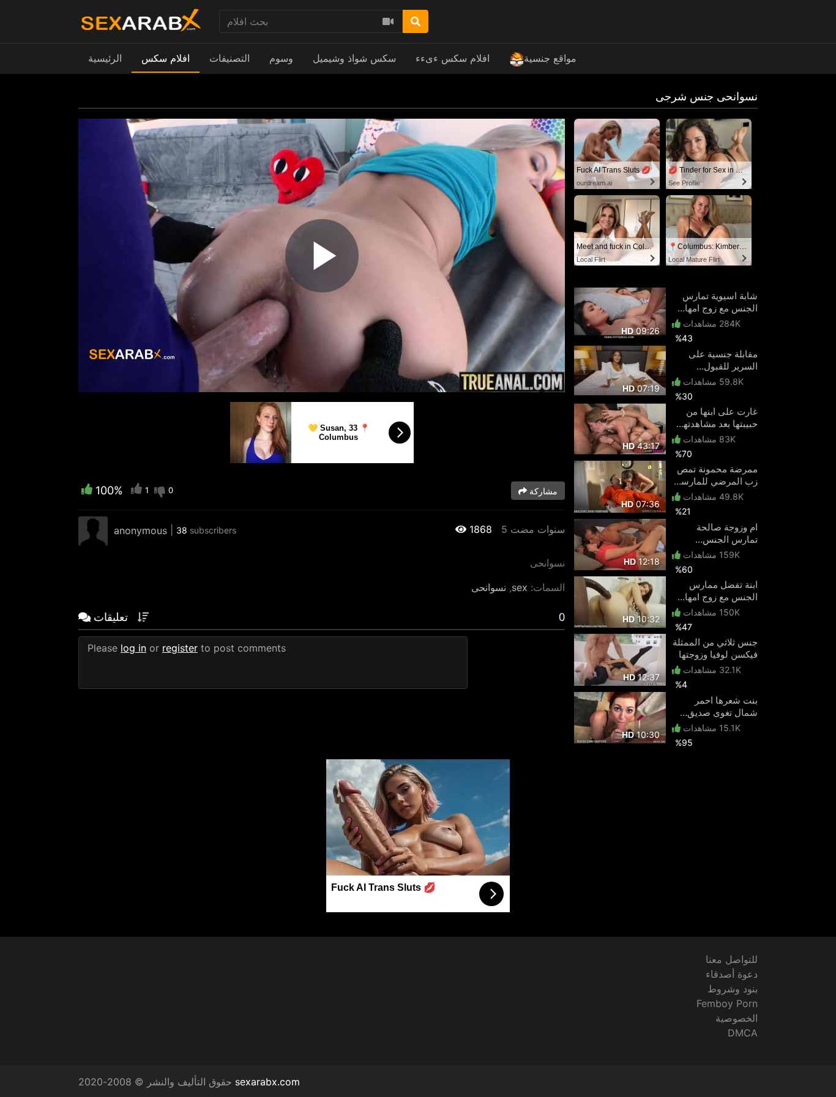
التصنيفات (229, 58)
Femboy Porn (727, 1003)
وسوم (281, 58)
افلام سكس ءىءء (453, 58)
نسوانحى (488, 587)
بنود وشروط (732, 989)
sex (520, 587)
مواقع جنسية (550, 58)
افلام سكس (165, 58)
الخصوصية (736, 1018)
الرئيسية (105, 58)
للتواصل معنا (732, 959)
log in (133, 648)
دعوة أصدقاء (732, 974)
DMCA (743, 1033)
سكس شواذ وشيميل (354, 58)
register (180, 648)
